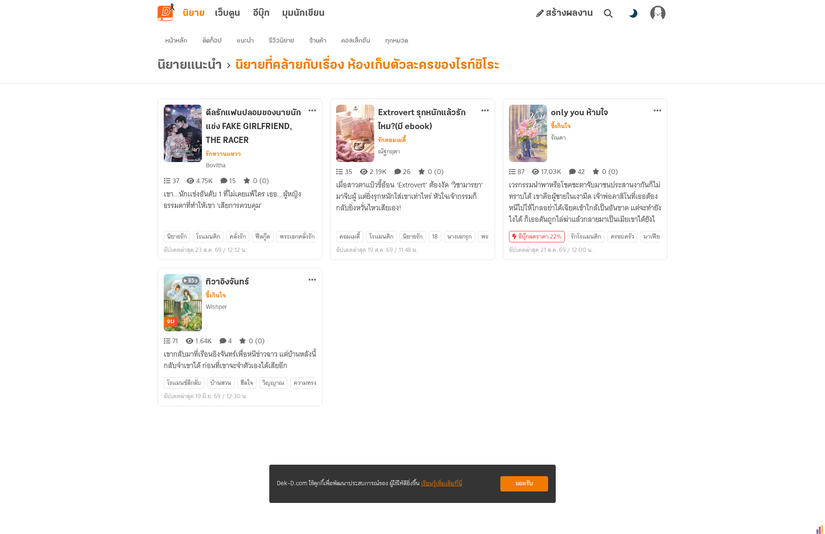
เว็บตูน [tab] (227, 13)
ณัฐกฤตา (389, 151)
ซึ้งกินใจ (561, 126)
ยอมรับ (524, 483)
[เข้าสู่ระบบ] (657, 13)
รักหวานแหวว (223, 154)
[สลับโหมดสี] (633, 13)
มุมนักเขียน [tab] (303, 13)
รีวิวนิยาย (281, 40)
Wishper (216, 306)
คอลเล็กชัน (355, 40)
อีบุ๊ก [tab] (261, 13)
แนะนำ (245, 40)
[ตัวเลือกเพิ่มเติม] (312, 110)
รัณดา (558, 137)
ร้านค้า (317, 40)
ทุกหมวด (396, 40)
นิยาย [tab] (194, 13)
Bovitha (215, 165)
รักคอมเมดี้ (392, 140)
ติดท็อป (212, 40)
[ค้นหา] (608, 13)
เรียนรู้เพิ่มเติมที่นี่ (441, 483)
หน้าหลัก (176, 40)
